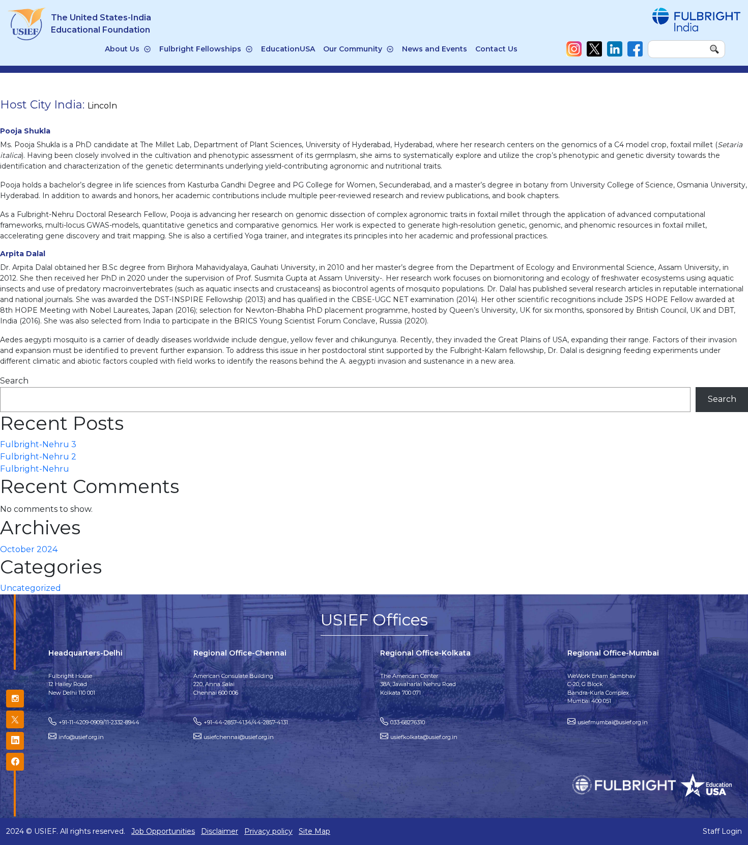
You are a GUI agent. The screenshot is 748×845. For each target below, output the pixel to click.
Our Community (352, 48)
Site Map (314, 831)
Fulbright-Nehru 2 (38, 456)
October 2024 (28, 549)
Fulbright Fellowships (200, 48)
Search (14, 381)
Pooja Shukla (25, 130)
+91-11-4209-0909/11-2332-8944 (99, 722)
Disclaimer (219, 831)
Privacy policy (268, 831)
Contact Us (496, 48)
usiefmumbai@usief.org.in (613, 722)
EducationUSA (288, 48)
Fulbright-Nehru (34, 469)
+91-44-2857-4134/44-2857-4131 (246, 722)
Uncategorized (30, 588)
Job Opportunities (163, 831)
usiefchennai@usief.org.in (239, 737)
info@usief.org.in (81, 737)
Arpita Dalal (22, 253)
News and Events (434, 48)
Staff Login (722, 831)
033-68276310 (407, 722)
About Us (122, 48)
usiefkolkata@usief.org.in (423, 737)
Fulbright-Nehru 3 (38, 444)
